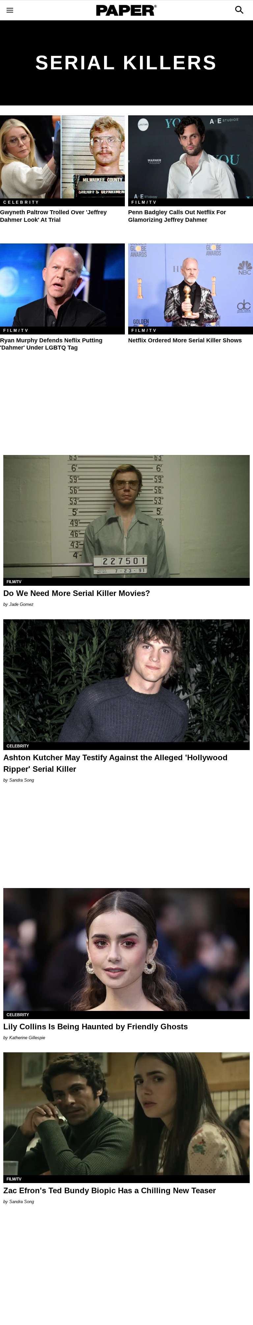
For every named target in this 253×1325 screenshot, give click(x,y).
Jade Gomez (21, 604)
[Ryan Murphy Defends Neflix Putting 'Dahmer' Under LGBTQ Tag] (62, 285)
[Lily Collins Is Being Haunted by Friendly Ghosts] (126, 949)
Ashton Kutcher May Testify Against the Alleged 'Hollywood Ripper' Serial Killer (115, 763)
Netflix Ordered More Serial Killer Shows (185, 340)
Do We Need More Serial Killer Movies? (76, 593)
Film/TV (144, 202)
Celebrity (21, 202)
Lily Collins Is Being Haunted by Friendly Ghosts (95, 1026)
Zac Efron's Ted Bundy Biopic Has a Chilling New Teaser (109, 1190)
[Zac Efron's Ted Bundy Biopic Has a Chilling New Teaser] (126, 1113)
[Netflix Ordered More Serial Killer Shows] (190, 285)
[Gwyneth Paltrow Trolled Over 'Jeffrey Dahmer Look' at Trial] (62, 156)
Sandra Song (21, 780)
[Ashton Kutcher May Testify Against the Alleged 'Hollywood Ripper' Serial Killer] (126, 680)
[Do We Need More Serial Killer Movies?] (126, 516)
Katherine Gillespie (27, 1037)
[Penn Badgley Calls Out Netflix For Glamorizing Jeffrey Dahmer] (190, 156)
